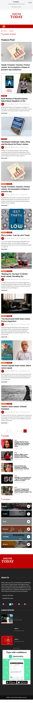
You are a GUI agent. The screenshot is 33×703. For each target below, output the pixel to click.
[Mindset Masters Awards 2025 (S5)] (7, 629)
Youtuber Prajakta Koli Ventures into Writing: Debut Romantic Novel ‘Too (23, 490)
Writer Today (7, 104)
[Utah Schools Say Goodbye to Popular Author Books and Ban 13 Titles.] (7, 467)
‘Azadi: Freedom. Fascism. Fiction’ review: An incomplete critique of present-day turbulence (15, 67)
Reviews (11, 31)
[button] (29, 2)
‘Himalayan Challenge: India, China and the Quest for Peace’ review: (15, 143)
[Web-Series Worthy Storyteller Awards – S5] (7, 640)
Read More (4, 113)
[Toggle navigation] (3, 26)
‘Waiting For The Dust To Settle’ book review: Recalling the (14, 275)
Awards (16, 628)
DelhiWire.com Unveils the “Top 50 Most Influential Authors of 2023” (22, 479)
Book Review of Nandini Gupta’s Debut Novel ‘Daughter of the (14, 99)
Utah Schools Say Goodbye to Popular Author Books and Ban (21, 467)
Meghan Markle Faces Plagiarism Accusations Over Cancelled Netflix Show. (22, 444)
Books (3, 183)
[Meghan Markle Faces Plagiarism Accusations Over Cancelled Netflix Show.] (7, 443)
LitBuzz (16, 617)
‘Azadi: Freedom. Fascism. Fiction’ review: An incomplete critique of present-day (15, 189)
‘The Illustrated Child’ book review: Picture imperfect (15, 320)
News (15, 440)
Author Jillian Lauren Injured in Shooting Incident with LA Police (21, 455)
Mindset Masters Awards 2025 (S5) (12, 4)
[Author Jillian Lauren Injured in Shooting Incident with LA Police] (7, 456)
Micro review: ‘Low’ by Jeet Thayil (15, 235)
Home (4, 31)
